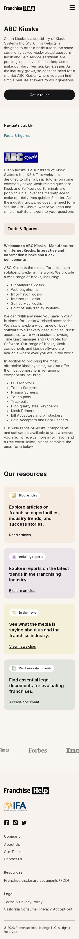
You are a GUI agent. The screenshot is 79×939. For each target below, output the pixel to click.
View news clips (22, 646)
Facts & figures (17, 135)
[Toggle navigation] (72, 8)
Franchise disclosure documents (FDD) (36, 880)
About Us (12, 844)
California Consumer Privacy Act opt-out (38, 909)
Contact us (13, 859)
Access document (24, 702)
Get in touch (39, 95)
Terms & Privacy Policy (23, 902)
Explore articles (22, 590)
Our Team (12, 851)
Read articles (20, 535)
